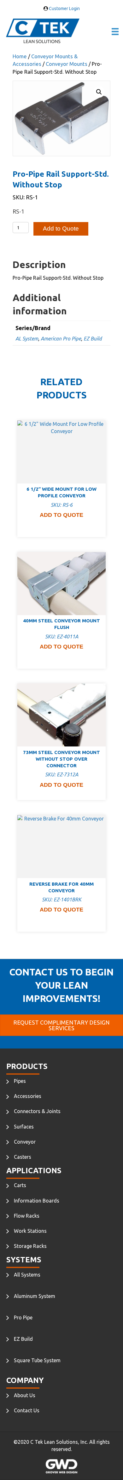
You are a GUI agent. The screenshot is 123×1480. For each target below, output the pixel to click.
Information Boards (36, 1200)
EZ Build (93, 338)
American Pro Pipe (61, 338)
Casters (22, 1157)
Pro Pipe (23, 1317)
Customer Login (64, 8)
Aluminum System (34, 1296)
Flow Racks (26, 1216)
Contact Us (26, 1410)
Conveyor (25, 1142)
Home (20, 56)
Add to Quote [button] (61, 515)
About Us (24, 1395)
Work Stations (30, 1231)
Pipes (20, 1081)
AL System (26, 338)
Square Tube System (37, 1360)
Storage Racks (30, 1246)
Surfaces (24, 1126)
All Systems (27, 1274)
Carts (20, 1185)
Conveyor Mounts (66, 64)
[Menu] (115, 31)
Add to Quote (61, 228)
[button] (99, 92)
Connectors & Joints (37, 1111)
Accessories (27, 1096)
